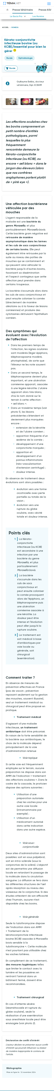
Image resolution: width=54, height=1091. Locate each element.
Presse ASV (45, 9)
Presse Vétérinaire (22, 9)
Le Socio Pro (16, 16)
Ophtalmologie (25, 58)
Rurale (12, 68)
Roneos (15, 27)
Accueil (5, 27)
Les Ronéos (38, 16)
